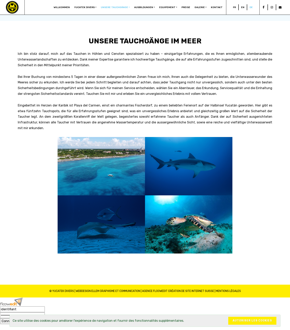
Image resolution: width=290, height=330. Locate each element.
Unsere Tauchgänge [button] (114, 7)
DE (251, 7)
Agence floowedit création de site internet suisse (178, 291)
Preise (185, 7)
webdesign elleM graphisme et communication (108, 291)
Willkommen (62, 7)
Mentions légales (228, 291)
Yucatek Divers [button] (84, 7)
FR (234, 7)
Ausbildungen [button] (143, 7)
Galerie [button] (200, 7)
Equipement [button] (167, 7)
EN (242, 7)
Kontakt (217, 7)
